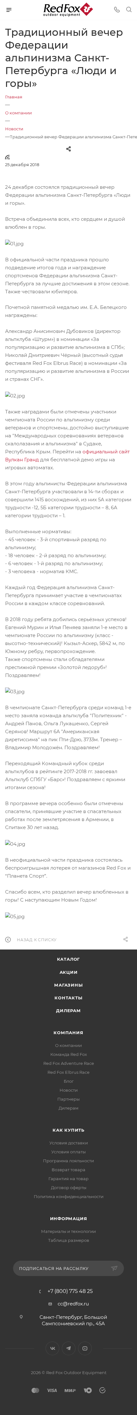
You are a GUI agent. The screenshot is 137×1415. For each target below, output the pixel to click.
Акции (69, 972)
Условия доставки (68, 1142)
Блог (69, 1081)
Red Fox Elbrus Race (68, 1072)
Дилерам (68, 1010)
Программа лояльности (68, 1160)
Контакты (68, 997)
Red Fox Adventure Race (68, 1063)
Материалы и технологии (68, 1231)
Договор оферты (68, 1187)
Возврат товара (68, 1169)
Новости (69, 1090)
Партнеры (68, 1099)
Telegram (69, 1348)
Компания (68, 1032)
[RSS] (7, 157)
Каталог (68, 959)
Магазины (68, 985)
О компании (68, 1045)
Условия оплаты (68, 1151)
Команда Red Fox (68, 1054)
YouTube (85, 1348)
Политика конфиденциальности (69, 1196)
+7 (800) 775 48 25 (70, 1291)
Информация (68, 1218)
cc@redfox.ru (73, 1304)
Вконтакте (52, 1348)
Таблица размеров (68, 1240)
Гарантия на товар (68, 1178)
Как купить (68, 1130)
